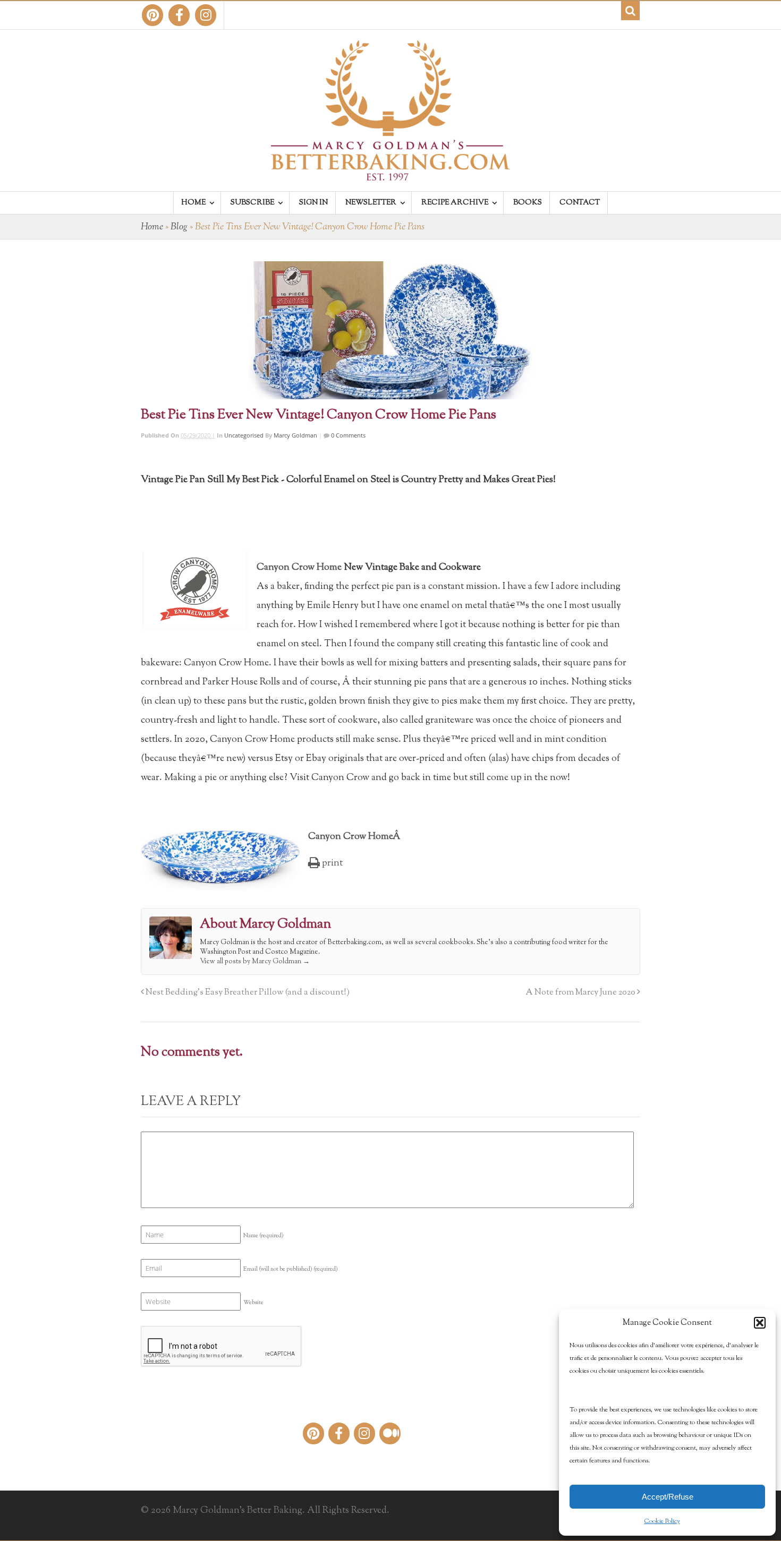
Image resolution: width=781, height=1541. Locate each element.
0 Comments (347, 435)
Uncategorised (244, 435)
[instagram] (205, 15)
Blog (179, 227)
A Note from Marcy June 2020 (581, 992)
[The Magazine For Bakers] (390, 174)
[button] (759, 1322)
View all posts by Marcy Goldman (255, 961)
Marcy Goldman (295, 435)
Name (263, 1235)
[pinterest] (152, 15)
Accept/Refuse (667, 1496)
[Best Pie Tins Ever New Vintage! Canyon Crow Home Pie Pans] (390, 330)
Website (253, 1302)
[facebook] (179, 15)
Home (152, 227)
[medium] (390, 1433)
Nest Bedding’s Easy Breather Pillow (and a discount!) (247, 992)
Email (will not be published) (290, 1269)
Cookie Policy (662, 1521)
